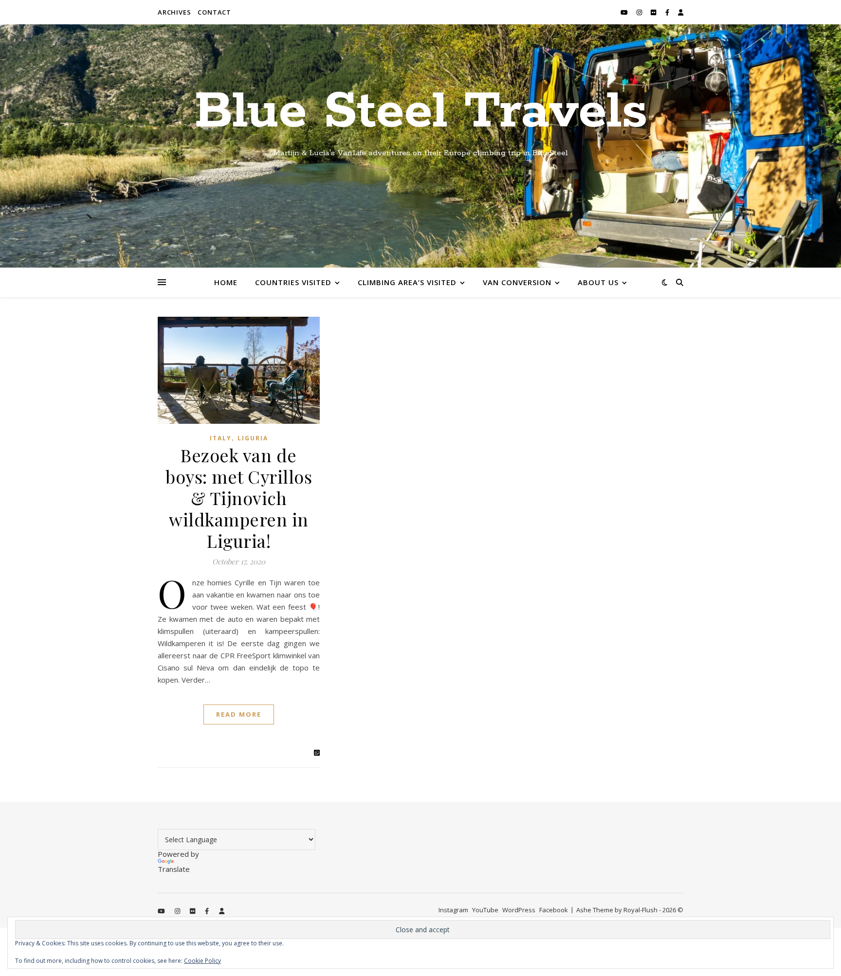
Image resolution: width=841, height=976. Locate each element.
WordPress (518, 909)
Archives (174, 12)
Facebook (553, 909)
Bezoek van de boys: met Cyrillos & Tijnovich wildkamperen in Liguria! (238, 497)
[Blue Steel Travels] (420, 146)
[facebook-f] (668, 12)
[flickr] (654, 12)
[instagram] (640, 12)
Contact (214, 12)
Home (226, 282)
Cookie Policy (202, 961)
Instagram (453, 909)
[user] (680, 12)
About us (598, 282)
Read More (238, 714)
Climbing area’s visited (407, 282)
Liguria (253, 438)
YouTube (485, 909)
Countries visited (293, 282)
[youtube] (625, 12)
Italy (221, 438)
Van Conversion (517, 282)
